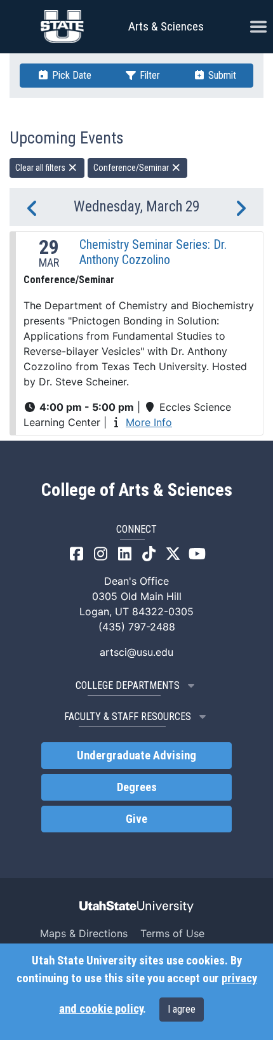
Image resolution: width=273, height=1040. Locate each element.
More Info (149, 422)
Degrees (137, 787)
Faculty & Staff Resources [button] (127, 716)
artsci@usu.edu (136, 652)
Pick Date (70, 75)
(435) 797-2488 (136, 626)
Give (136, 819)
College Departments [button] (128, 685)
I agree (182, 1009)
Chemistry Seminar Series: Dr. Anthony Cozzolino (153, 252)
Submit (221, 75)
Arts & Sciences (166, 26)
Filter (148, 75)
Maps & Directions (84, 933)
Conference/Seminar (132, 168)
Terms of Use (172, 933)
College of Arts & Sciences (136, 490)
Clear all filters (41, 168)
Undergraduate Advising (136, 756)
